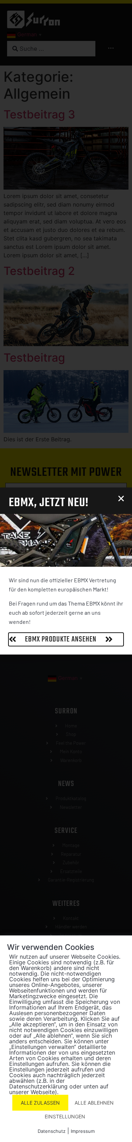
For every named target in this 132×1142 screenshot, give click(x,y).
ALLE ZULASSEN (40, 1103)
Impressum (83, 1131)
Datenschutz (51, 1131)
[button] (121, 498)
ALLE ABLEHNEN (94, 1103)
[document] (66, 571)
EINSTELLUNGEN (65, 1116)
